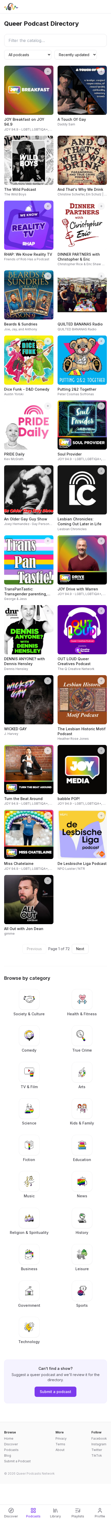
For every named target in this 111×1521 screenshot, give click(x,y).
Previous (34, 949)
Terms (60, 1444)
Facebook (99, 1438)
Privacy (61, 1438)
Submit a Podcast (17, 1461)
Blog (7, 1455)
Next (80, 949)
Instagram (98, 1444)
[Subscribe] (47, 71)
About (60, 1450)
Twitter (96, 1450)
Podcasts (11, 1450)
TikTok (96, 1455)
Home (8, 1438)
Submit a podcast (55, 1391)
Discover (11, 1444)
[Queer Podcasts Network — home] (11, 6)
